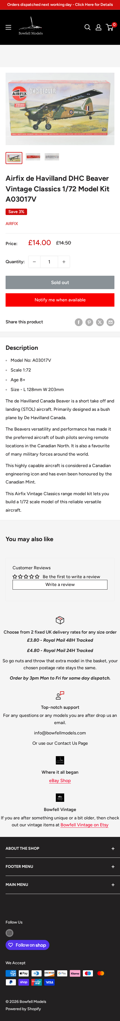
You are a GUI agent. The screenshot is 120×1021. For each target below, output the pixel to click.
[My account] (98, 27)
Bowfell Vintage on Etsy (85, 824)
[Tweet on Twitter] (100, 322)
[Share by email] (110, 322)
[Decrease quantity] (34, 262)
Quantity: (15, 261)
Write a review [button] (60, 584)
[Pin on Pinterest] (89, 322)
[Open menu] (8, 27)
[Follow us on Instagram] (9, 933)
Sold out (60, 282)
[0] (109, 27)
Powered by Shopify (23, 1009)
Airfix (12, 223)
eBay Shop (60, 780)
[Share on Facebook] (79, 322)
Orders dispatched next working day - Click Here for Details (60, 4)
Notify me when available (60, 299)
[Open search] (88, 27)
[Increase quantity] (64, 262)
